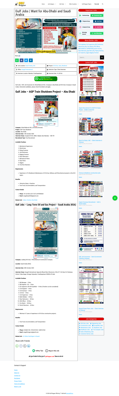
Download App (98, 15)
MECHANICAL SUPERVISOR (86, 48)
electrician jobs (82, 46)
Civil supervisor (90, 44)
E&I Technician (99, 44)
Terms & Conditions (19, 384)
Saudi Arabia (29, 65)
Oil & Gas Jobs (57, 65)
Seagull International (27, 69)
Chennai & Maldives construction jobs (89, 173)
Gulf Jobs (61, 4)
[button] (102, 4)
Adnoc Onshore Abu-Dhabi (30, 200)
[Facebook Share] (20, 345)
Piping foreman (99, 50)
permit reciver (97, 48)
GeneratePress (69, 393)
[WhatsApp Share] (17, 345)
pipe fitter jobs (91, 50)
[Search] (102, 57)
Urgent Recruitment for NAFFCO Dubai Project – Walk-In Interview (90, 109)
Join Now (99, 21)
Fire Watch (90, 46)
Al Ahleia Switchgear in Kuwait (31, 336)
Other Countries (73, 4)
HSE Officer (97, 46)
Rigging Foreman (94, 52)
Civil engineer (82, 44)
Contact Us (17, 375)
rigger (87, 52)
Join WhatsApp (98, 33)
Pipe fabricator (82, 50)
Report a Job (17, 386)
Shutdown (64, 65)
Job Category (51, 4)
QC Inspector (81, 52)
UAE (34, 65)
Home (43, 4)
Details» (80, 114)
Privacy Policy (18, 381)
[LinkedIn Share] (28, 345)
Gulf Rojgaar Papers (86, 4)
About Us (16, 373)
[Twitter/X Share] (24, 345)
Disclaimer (17, 378)
